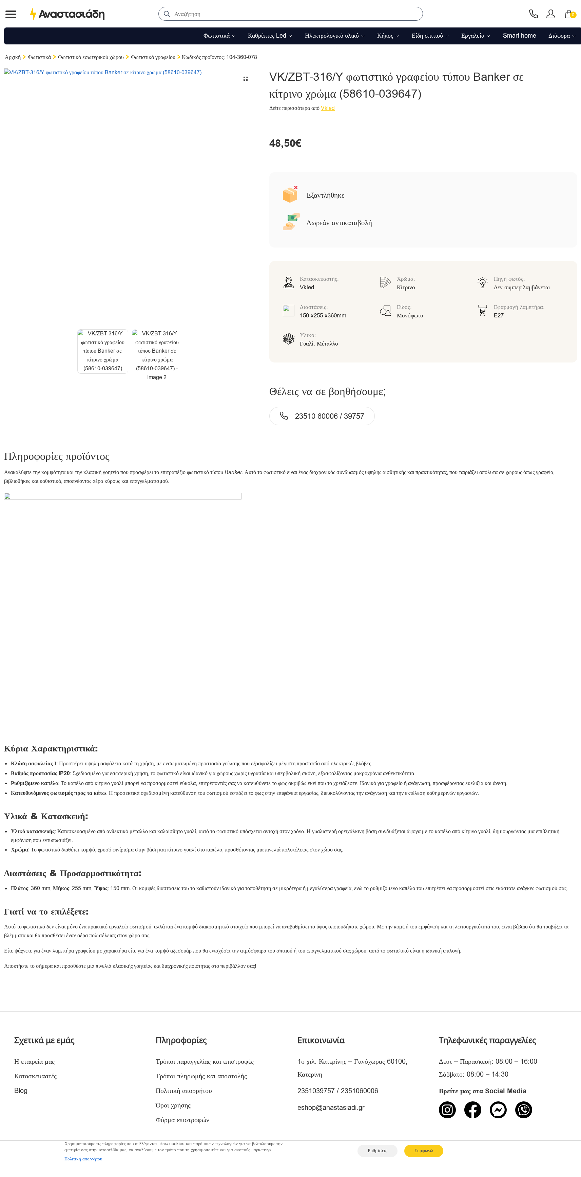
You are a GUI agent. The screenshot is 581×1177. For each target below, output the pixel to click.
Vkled (328, 108)
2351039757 (316, 1091)
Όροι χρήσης (173, 1105)
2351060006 (359, 1091)
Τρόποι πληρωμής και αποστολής (201, 1076)
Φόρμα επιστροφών (182, 1119)
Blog (20, 1090)
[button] (245, 78)
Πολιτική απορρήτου (184, 1090)
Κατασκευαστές (35, 1076)
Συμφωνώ (423, 1150)
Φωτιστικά (39, 57)
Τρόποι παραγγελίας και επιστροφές (205, 1061)
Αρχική (13, 57)
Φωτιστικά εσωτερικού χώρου (91, 57)
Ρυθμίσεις (377, 1150)
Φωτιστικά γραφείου (153, 57)
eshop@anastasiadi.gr (331, 1107)
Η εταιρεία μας (34, 1061)
